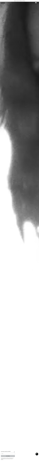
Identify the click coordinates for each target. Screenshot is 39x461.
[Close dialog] (14, 452)
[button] (36, 454)
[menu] (37, 2)
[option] (19, 1)
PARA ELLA (19, 231)
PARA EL (24, 231)
